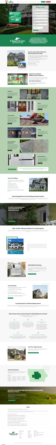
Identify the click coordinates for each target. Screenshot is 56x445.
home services (29, 316)
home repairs (31, 57)
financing (29, 268)
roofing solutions (32, 56)
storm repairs (35, 57)
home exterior (45, 58)
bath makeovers (36, 56)
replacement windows (41, 56)
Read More (40, 109)
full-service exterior (42, 82)
